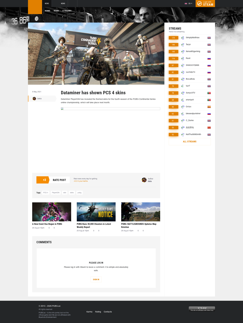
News (47, 4)
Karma (89, 312)
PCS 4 (45, 192)
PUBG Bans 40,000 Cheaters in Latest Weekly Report (94, 225)
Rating (98, 312)
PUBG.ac (42, 313)
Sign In (96, 279)
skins (72, 192)
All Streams (189, 141)
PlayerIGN (55, 192)
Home (47, 11)
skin (64, 192)
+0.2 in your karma (81, 181)
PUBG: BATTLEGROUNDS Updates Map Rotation (138, 225)
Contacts (108, 312)
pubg (79, 192)
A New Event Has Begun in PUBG (47, 224)
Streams (67, 11)
